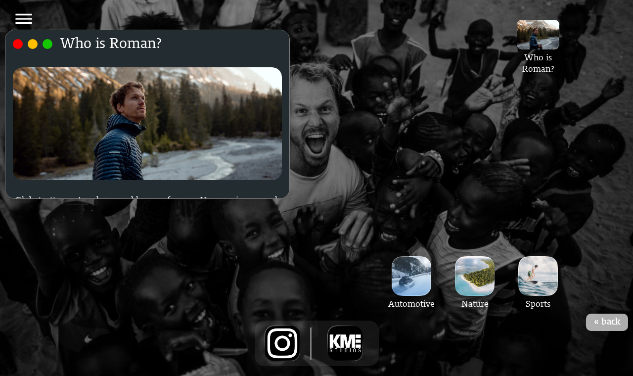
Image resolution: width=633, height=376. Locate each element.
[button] (24, 19)
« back (607, 322)
